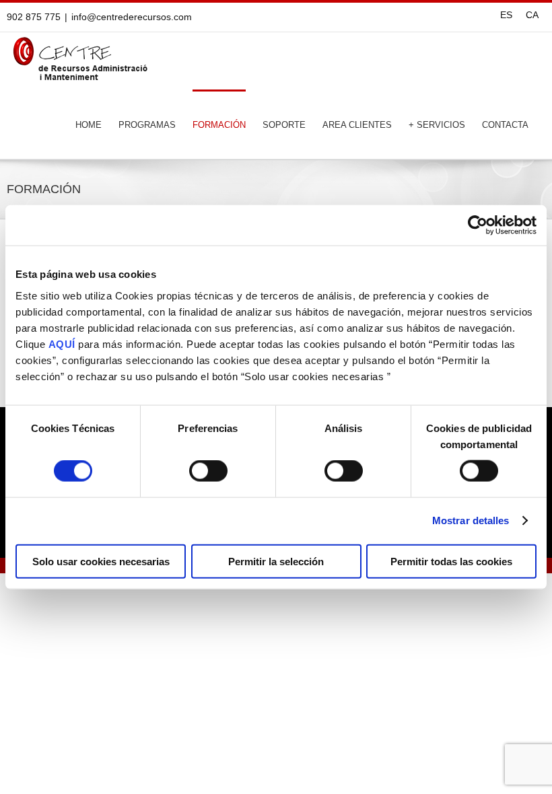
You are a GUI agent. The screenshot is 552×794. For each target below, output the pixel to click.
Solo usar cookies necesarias (101, 561)
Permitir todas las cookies (451, 561)
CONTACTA (505, 125)
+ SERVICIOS (437, 125)
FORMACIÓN (219, 125)
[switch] (208, 475)
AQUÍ (61, 343)
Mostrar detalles (471, 520)
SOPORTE (284, 125)
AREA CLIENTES (357, 125)
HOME (88, 125)
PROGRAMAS (147, 125)
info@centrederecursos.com (131, 16)
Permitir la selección (276, 561)
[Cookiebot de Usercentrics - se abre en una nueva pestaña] (478, 225)
